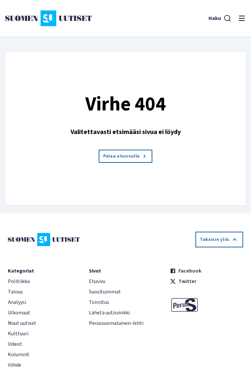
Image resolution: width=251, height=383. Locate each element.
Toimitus (99, 302)
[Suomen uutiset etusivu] (48, 18)
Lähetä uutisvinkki (109, 312)
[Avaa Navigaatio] (242, 18)
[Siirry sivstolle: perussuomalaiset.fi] (206, 305)
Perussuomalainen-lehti (116, 323)
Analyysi (17, 302)
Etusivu (97, 281)
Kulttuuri (18, 333)
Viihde (14, 365)
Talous (15, 291)
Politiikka (19, 281)
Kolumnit (18, 354)
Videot (15, 344)
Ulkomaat (19, 312)
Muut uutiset (22, 323)
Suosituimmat (105, 291)
